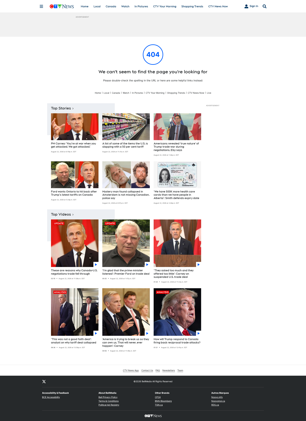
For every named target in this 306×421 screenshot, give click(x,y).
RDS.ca (215, 404)
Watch (125, 6)
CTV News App (131, 370)
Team (180, 370)
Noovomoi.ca (218, 401)
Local (97, 6)
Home (84, 6)
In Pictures (141, 6)
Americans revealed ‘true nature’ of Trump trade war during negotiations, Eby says (176, 147)
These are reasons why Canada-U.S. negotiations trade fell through (74, 272)
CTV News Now (218, 6)
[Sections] (41, 6)
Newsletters (168, 370)
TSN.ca (159, 404)
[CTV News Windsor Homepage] (62, 6)
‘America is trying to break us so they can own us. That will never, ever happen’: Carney (125, 342)
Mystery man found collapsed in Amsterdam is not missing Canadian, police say (125, 195)
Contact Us (147, 370)
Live (209, 92)
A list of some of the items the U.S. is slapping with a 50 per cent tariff (125, 145)
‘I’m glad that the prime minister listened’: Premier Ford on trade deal (125, 272)
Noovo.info (217, 397)
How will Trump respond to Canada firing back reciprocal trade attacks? (177, 341)
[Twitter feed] (44, 381)
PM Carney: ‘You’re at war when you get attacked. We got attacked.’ (73, 145)
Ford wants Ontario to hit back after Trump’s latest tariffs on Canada (74, 193)
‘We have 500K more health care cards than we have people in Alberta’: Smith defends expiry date (176, 195)
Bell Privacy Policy (107, 397)
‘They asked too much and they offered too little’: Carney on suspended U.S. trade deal (173, 274)
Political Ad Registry (108, 404)
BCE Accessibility (51, 397)
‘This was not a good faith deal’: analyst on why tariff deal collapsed (73, 341)
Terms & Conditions (108, 401)
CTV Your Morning (164, 6)
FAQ (158, 370)
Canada (111, 6)
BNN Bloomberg (163, 401)
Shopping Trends (192, 6)
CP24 (158, 397)
